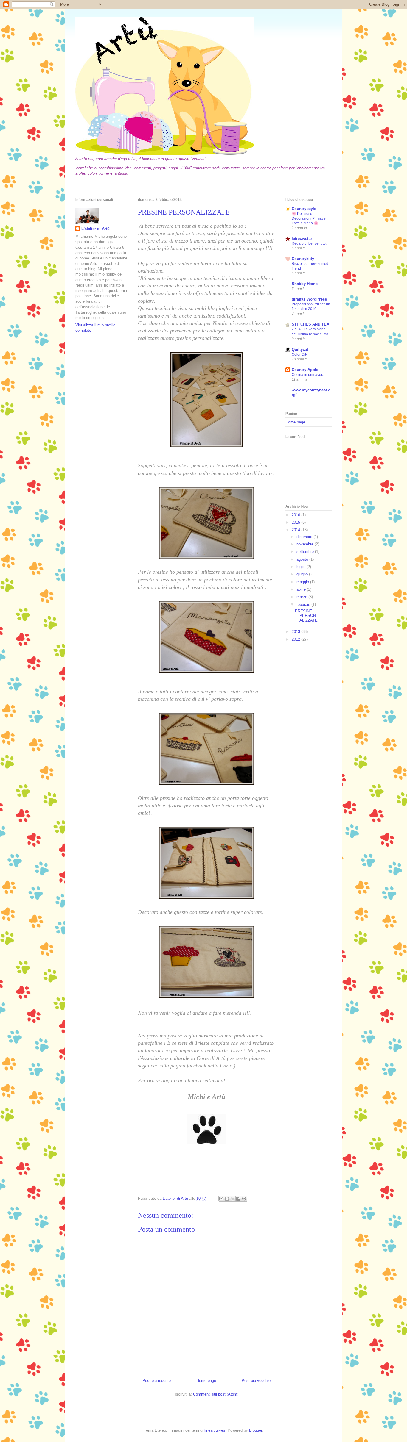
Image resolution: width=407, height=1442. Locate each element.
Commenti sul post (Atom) (215, 1394)
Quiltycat (300, 349)
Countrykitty (303, 259)
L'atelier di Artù (95, 228)
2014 (296, 530)
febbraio (303, 604)
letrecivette (302, 238)
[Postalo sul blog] (227, 1199)
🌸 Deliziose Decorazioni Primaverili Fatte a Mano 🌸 (311, 218)
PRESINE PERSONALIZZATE (306, 616)
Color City (300, 354)
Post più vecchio (256, 1380)
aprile (301, 589)
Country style (304, 209)
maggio (303, 582)
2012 (296, 639)
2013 (296, 631)
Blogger (255, 1430)
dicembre (304, 536)
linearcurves (214, 1430)
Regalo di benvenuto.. (309, 243)
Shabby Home (305, 283)
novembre (305, 544)
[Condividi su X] (233, 1199)
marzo (302, 597)
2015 (296, 522)
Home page (206, 1380)
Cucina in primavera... (309, 375)
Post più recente (156, 1380)
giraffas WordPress (309, 299)
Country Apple (305, 369)
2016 (296, 515)
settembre (305, 551)
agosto (302, 559)
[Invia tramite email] (221, 1199)
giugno (302, 574)
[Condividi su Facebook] (238, 1199)
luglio (301, 566)
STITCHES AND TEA (310, 324)
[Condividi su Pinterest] (244, 1199)
